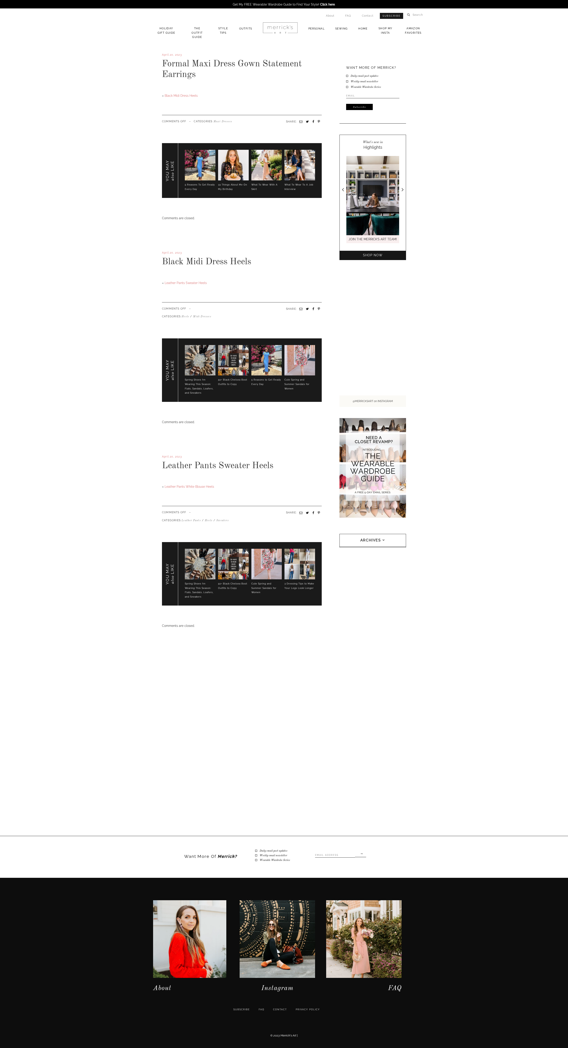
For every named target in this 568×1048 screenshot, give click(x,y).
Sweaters (222, 520)
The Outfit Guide (197, 33)
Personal (316, 28)
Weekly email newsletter (364, 81)
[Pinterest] (319, 308)
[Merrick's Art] (280, 28)
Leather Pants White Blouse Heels (189, 486)
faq (261, 1009)
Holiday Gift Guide (166, 30)
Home (362, 28)
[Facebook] (163, 275)
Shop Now (373, 255)
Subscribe (391, 15)
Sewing (341, 28)
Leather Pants (191, 520)
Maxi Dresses (222, 121)
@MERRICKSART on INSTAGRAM (373, 401)
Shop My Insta (385, 30)
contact (280, 1009)
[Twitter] (165, 275)
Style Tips (223, 30)
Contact (367, 15)
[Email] (300, 308)
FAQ (348, 15)
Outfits (245, 28)
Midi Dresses (202, 316)
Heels (185, 316)
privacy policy (308, 1009)
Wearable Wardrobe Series (366, 87)
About (330, 15)
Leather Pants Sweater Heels (186, 283)
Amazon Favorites (413, 30)
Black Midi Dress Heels (181, 95)
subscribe (241, 1009)
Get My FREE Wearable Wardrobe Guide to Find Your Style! (284, 4)
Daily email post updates (364, 76)
